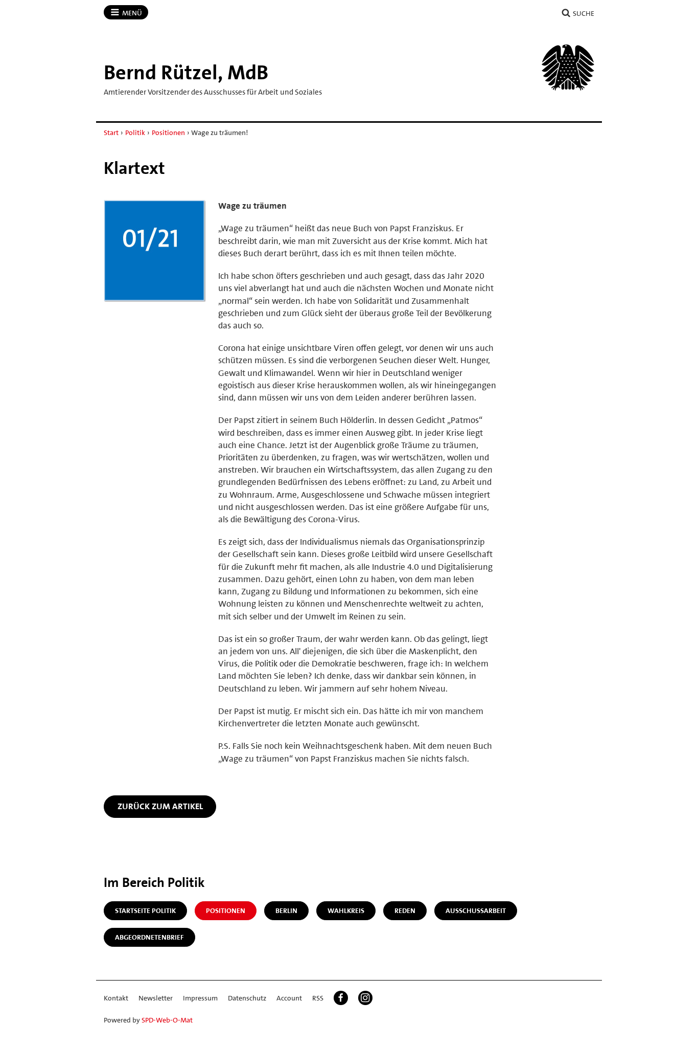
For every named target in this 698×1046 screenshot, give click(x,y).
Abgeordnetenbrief (149, 937)
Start (111, 132)
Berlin (286, 910)
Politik (135, 132)
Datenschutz (247, 998)
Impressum (200, 998)
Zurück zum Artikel (160, 806)
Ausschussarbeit (476, 910)
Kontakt (116, 998)
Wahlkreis (346, 910)
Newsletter (155, 998)
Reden (404, 910)
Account (289, 998)
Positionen (168, 132)
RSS (317, 998)
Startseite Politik (145, 910)
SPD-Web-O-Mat (167, 1020)
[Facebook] (341, 998)
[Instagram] (365, 998)
